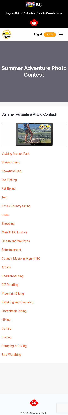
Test (5, 197)
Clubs (5, 215)
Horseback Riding (14, 311)
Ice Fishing (9, 180)
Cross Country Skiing (16, 206)
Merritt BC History (14, 232)
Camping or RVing (14, 346)
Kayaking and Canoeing (17, 302)
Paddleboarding (12, 276)
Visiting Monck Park (16, 154)
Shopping (8, 223)
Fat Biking (8, 188)
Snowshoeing (11, 162)
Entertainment (11, 250)
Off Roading (10, 285)
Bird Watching (11, 355)
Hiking (6, 320)
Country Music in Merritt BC (21, 258)
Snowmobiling (11, 171)
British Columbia (25, 13)
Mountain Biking (13, 293)
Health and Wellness (16, 241)
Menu (61, 34)
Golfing (6, 328)
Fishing (7, 337)
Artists (6, 267)
